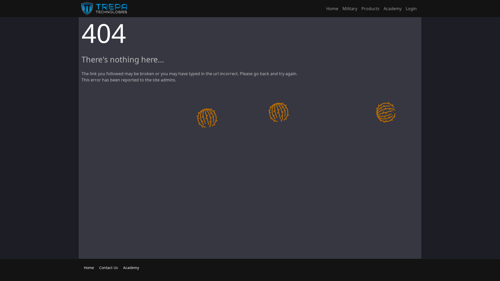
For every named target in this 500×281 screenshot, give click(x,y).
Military (349, 8)
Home (332, 8)
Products (370, 8)
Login (411, 8)
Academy (393, 8)
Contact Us (108, 267)
